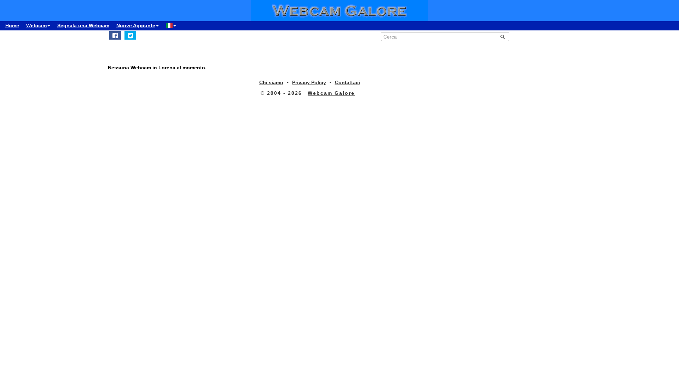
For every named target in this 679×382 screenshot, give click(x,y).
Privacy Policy (309, 82)
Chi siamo (271, 82)
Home (12, 25)
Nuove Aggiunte (135, 25)
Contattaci (347, 82)
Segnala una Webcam (83, 25)
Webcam (36, 25)
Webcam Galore (331, 93)
